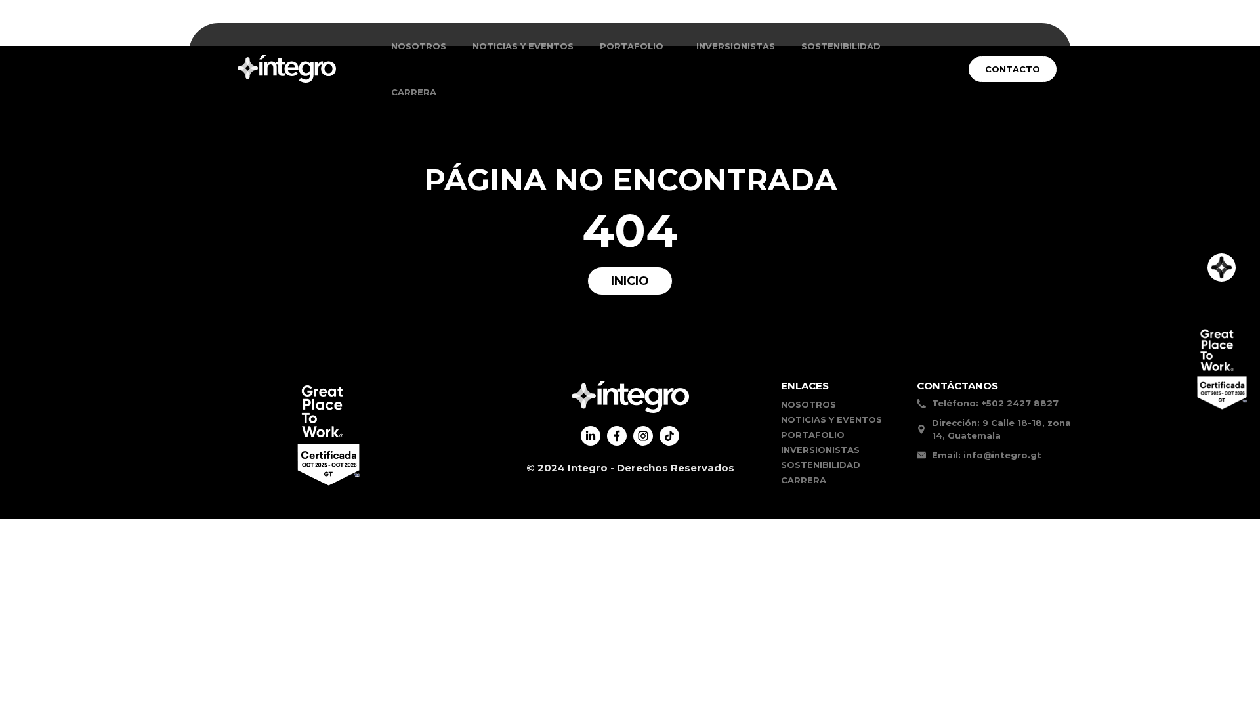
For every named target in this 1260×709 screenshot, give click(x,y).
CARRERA (413, 92)
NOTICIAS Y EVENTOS (523, 46)
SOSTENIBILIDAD (841, 46)
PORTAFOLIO (813, 434)
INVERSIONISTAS (735, 46)
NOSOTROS (418, 46)
